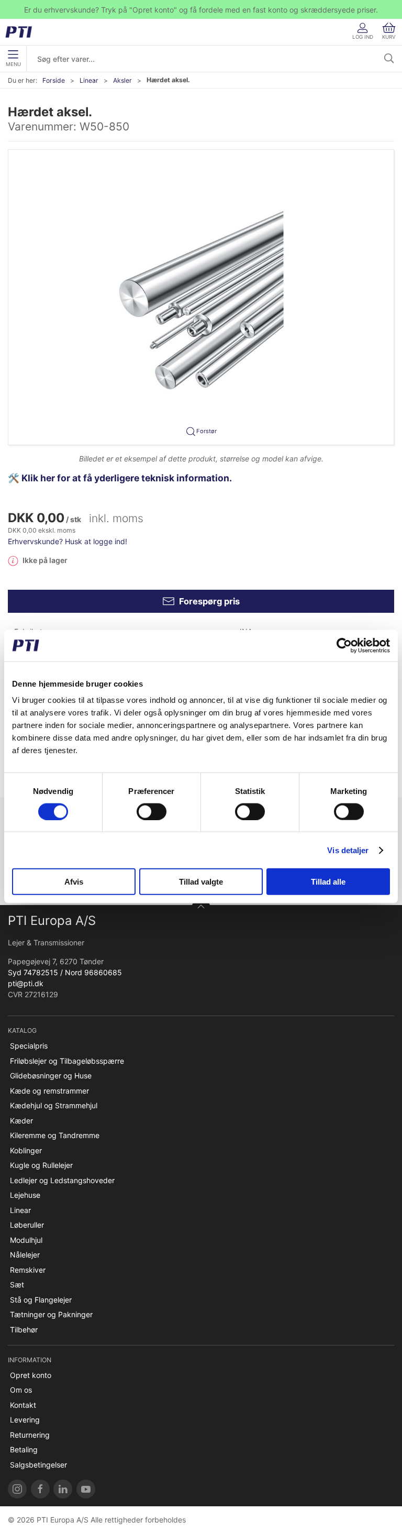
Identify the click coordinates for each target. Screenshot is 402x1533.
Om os (21, 1389)
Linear (89, 80)
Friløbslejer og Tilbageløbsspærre (67, 1060)
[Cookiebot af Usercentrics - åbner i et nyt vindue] (344, 645)
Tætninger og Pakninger (51, 1314)
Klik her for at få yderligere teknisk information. (127, 477)
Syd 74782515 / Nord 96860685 (65, 972)
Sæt (17, 1284)
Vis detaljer (347, 849)
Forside (53, 80)
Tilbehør (24, 1329)
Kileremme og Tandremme (54, 1135)
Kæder (21, 1120)
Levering (25, 1419)
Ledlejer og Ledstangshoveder (62, 1180)
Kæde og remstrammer (49, 1090)
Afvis (73, 881)
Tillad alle (328, 881)
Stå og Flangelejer (41, 1299)
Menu (13, 64)
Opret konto (30, 1375)
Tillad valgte (201, 881)
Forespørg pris (209, 601)
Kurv (389, 37)
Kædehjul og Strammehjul (53, 1105)
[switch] (151, 811)
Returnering (30, 1434)
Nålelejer (25, 1254)
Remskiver (28, 1269)
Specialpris (29, 1045)
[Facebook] (40, 1489)
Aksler (122, 80)
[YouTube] (85, 1489)
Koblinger (26, 1150)
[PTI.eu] (17, 1489)
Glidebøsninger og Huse (51, 1075)
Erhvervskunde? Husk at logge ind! (67, 541)
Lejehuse (25, 1194)
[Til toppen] (201, 908)
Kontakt (23, 1404)
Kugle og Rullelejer (41, 1165)
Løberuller (27, 1224)
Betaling (24, 1449)
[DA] (22, 32)
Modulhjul (26, 1240)
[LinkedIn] (62, 1489)
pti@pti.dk (25, 983)
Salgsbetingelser (38, 1464)
